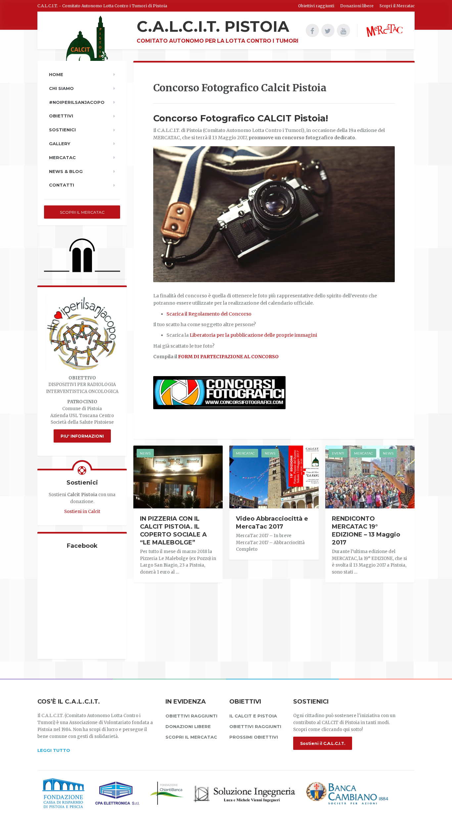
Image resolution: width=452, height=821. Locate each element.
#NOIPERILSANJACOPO (77, 102)
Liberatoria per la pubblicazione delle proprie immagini (253, 335)
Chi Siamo (61, 88)
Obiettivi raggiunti (316, 5)
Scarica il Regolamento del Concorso (208, 314)
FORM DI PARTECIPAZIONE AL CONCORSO (228, 357)
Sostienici (62, 129)
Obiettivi (61, 115)
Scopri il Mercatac (397, 5)
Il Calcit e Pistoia (253, 715)
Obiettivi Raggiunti (255, 726)
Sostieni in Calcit (82, 511)
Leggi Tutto (53, 750)
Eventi (338, 453)
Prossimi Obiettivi (253, 737)
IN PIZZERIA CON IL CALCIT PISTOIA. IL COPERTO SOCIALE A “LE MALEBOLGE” (173, 530)
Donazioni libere (357, 5)
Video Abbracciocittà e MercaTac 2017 (272, 522)
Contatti (61, 185)
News (145, 453)
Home (56, 74)
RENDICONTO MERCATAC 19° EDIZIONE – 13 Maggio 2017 (366, 530)
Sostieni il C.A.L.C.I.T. (322, 743)
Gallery (59, 143)
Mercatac (245, 453)
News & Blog (66, 171)
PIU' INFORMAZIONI (82, 436)
